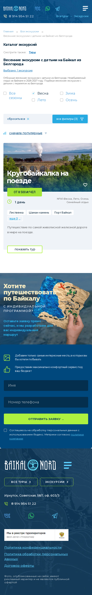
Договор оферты (19, 566)
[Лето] (46, 101)
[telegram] (57, 8)
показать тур (25, 249)
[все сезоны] (17, 96)
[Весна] (46, 94)
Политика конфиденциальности (33, 547)
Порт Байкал (62, 212)
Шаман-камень (39, 212)
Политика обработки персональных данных (36, 556)
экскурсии (55, 482)
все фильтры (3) (67, 118)
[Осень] (74, 101)
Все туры (62, 16)
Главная (8, 31)
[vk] (37, 8)
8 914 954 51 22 (21, 16)
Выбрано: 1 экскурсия (18, 70)
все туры (19, 482)
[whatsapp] (47, 8)
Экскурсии (81, 16)
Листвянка (16, 212)
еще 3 (13, 218)
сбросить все (16, 118)
